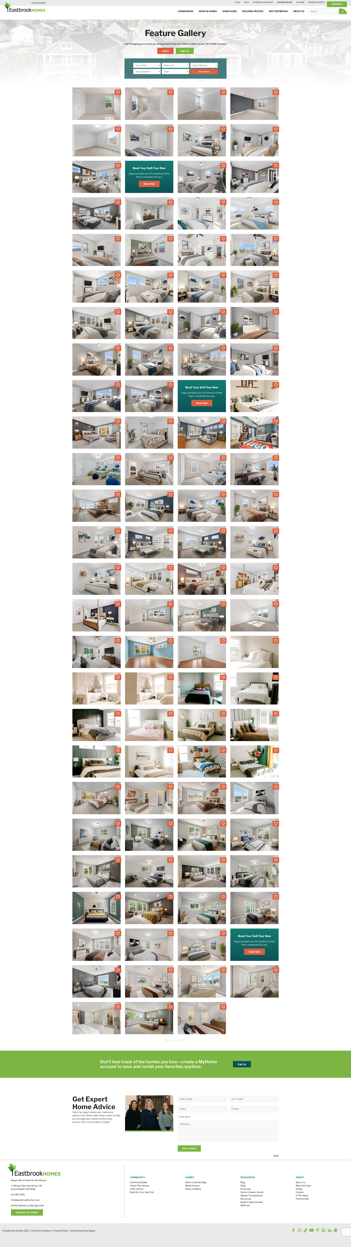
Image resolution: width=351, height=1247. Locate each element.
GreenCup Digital (86, 1230)
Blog (246, 2)
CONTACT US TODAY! (27, 1212)
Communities (185, 11)
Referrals (245, 1205)
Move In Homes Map (195, 1182)
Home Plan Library (139, 1185)
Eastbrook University (263, 2)
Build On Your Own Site (142, 1192)
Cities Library (136, 1188)
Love (118, 92)
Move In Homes (208, 11)
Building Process (252, 11)
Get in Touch (189, 1148)
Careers (300, 1192)
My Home (300, 2)
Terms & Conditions (41, 1230)
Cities (237, 2)
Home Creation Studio (252, 1192)
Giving (299, 1188)
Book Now (149, 183)
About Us (298, 11)
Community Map (138, 1182)
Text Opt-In (185, 1116)
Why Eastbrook (278, 11)
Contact (337, 4)
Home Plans (229, 11)
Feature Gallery (284, 2)
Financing (245, 1188)
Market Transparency (251, 1195)
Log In (165, 50)
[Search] (343, 11)
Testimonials (302, 1198)
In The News (302, 1195)
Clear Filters (204, 71)
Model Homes (192, 1185)
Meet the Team (303, 1185)
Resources (245, 1198)
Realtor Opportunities (251, 1202)
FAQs (243, 1185)
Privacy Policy (61, 1230)
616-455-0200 (38, 2)
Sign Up (184, 50)
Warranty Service (316, 2)
